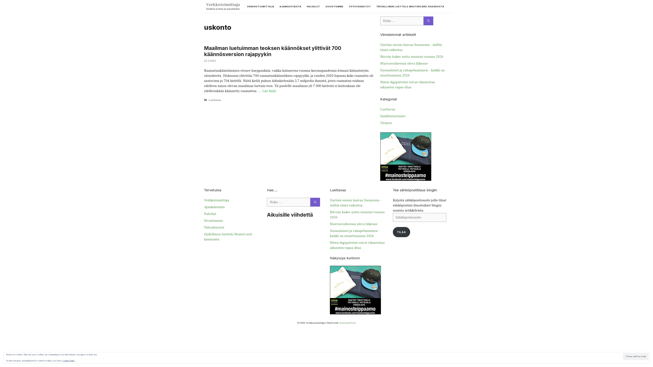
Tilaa (401, 232)
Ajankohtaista (290, 6)
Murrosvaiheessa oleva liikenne (404, 63)
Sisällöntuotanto (392, 116)
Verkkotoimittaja (223, 4)
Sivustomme (334, 6)
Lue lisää (269, 91)
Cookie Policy (69, 361)
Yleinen (386, 123)
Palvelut (313, 6)
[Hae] (428, 20)
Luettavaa (215, 100)
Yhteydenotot (360, 6)
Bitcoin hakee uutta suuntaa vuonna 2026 (411, 57)
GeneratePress (347, 323)
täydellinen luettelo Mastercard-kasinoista (410, 6)
